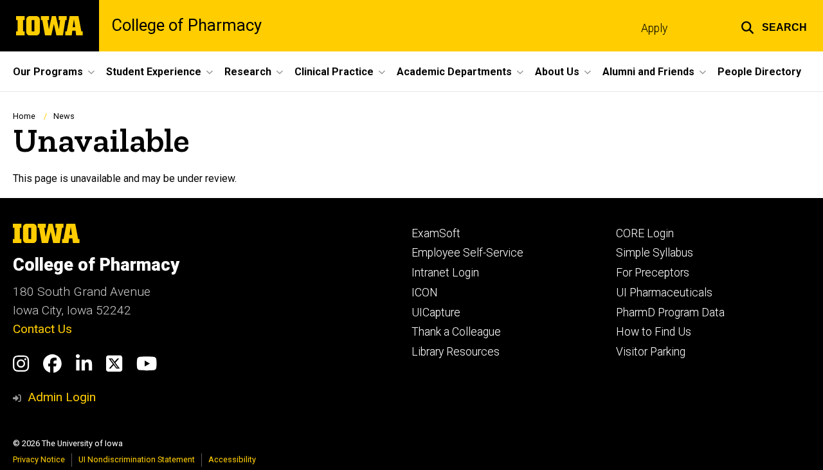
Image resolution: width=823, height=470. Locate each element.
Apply (654, 28)
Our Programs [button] (48, 72)
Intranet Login (445, 272)
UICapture (436, 312)
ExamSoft (436, 233)
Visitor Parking (650, 351)
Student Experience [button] (153, 72)
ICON (425, 292)
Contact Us (42, 328)
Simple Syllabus (654, 252)
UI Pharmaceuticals (664, 292)
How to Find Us (653, 331)
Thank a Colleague (456, 331)
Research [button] (247, 72)
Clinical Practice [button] (334, 72)
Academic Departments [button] (454, 72)
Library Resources (456, 351)
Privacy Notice (39, 459)
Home (24, 116)
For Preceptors (652, 272)
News (64, 116)
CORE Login (645, 233)
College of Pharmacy (187, 25)
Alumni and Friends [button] (648, 72)
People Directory (759, 72)
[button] (774, 25)
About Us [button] (557, 72)
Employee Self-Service (467, 252)
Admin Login (62, 397)
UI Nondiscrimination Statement (136, 459)
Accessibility (232, 459)
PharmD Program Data (670, 312)
